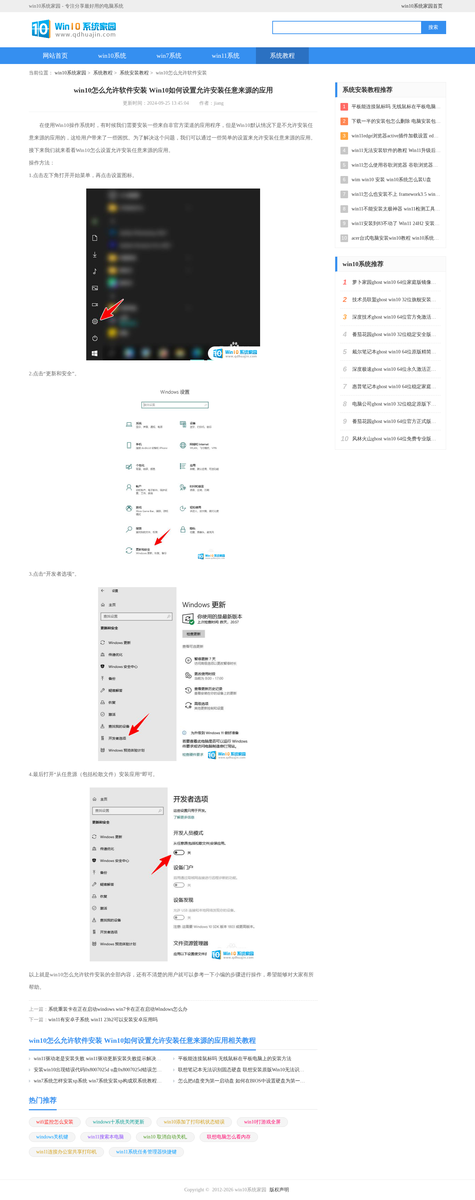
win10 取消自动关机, (165, 1136)
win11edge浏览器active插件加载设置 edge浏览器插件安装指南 (396, 135)
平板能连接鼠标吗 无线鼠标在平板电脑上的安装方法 (234, 1058)
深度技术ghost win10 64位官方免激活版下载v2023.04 (396, 317)
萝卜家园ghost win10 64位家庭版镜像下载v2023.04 (396, 282)
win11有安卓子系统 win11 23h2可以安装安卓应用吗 (103, 1019)
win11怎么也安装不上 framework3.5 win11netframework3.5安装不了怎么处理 (396, 194)
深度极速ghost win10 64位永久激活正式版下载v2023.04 (396, 369)
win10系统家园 (70, 72)
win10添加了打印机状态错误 (194, 1122)
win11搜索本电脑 (106, 1136)
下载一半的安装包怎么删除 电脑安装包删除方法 (396, 121)
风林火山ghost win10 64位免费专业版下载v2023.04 (396, 438)
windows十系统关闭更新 (118, 1122)
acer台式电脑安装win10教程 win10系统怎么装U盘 (396, 238)
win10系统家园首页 (422, 6)
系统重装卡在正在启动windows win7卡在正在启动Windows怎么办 (117, 1009)
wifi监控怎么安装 (54, 1122)
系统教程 (282, 55)
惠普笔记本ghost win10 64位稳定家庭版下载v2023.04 (396, 386)
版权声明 (279, 1189)
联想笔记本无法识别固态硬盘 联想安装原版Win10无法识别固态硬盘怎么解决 (243, 1069)
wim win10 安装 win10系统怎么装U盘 (391, 179)
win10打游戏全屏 (262, 1122)
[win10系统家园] (76, 28)
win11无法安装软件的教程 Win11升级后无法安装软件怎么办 (396, 150)
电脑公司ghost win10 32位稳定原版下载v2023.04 (396, 404)
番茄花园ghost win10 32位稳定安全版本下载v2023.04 (396, 334)
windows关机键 (52, 1136)
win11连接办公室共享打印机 (66, 1151)
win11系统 (226, 55)
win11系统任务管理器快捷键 (146, 1151)
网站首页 (55, 55)
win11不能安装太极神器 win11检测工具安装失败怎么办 (396, 208)
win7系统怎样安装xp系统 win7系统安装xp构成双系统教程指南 (99, 1080)
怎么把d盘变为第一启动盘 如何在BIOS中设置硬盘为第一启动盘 (243, 1080)
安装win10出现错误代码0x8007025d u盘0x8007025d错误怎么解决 (99, 1069)
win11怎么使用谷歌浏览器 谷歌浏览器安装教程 (396, 165)
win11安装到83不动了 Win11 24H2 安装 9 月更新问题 (396, 223)
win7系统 (169, 55)
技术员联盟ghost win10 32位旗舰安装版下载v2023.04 (396, 299)
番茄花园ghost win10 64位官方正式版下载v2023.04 (396, 421)
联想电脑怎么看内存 (229, 1136)
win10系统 (112, 55)
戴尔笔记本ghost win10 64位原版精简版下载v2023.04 (396, 351)
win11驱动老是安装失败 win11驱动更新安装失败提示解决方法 (99, 1058)
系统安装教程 (134, 72)
